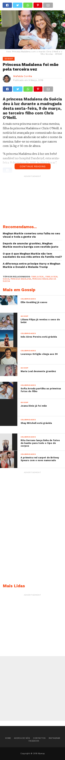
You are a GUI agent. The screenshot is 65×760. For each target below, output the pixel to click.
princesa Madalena (21, 279)
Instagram (54, 738)
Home (8, 738)
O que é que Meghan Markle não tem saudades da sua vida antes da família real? (32, 255)
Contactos (39, 738)
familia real (37, 277)
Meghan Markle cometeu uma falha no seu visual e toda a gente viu (31, 235)
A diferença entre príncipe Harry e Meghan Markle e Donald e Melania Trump (31, 265)
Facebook (34, 741)
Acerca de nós (22, 738)
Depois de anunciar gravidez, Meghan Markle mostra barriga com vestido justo (30, 245)
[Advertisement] (33, 200)
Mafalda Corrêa (22, 76)
